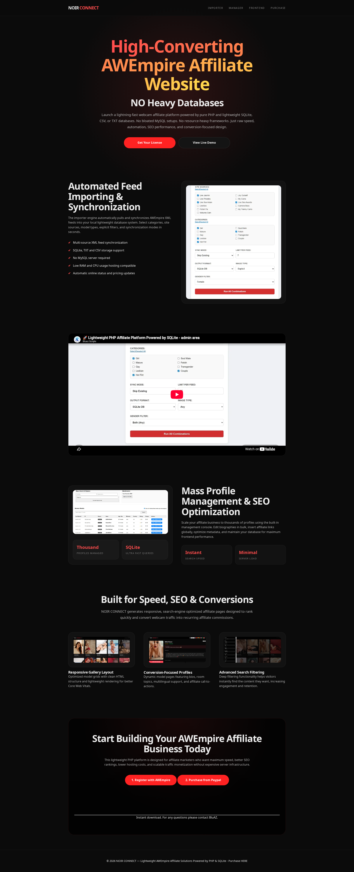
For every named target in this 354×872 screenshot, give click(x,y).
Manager (236, 8)
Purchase (278, 8)
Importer (215, 8)
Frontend (257, 8)
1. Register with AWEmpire (150, 780)
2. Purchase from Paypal (203, 780)
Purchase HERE (237, 861)
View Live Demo (204, 143)
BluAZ (213, 817)
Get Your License (150, 143)
